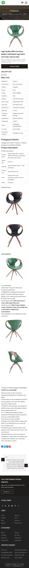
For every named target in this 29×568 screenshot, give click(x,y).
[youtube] (12, 506)
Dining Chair (18, 537)
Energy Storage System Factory (21, 550)
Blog (2, 520)
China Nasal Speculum (7, 555)
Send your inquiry (14, 66)
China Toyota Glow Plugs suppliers (21, 553)
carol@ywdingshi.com (17, 566)
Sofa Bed (3, 535)
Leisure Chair (18, 14)
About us (17, 515)
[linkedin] (5, 506)
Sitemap (3, 523)
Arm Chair (17, 535)
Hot (6, 457)
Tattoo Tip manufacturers (5, 550)
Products (11, 14)
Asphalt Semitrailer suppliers (19, 555)
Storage (17, 532)
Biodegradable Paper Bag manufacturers (6, 553)
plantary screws (5, 557)
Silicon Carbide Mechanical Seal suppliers (21, 558)
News (16, 518)
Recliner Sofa (4, 540)
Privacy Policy (18, 523)
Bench (3, 532)
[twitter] (9, 506)
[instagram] (15, 506)
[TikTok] (18, 506)
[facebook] (2, 506)
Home (5, 14)
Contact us (6, 492)
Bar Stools (4, 537)
